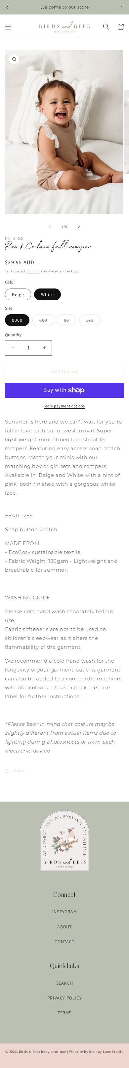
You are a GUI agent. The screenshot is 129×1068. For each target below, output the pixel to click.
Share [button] (19, 770)
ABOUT (64, 927)
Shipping (34, 271)
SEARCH (64, 983)
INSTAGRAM (64, 912)
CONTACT (64, 942)
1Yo (93, 321)
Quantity (13, 335)
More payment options (64, 405)
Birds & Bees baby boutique (42, 1051)
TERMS (64, 1013)
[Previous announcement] (7, 7)
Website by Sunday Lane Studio (96, 1051)
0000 (17, 320)
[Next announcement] (121, 7)
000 (46, 321)
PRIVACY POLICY (64, 998)
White (47, 294)
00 (70, 321)
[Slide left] (50, 226)
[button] (8, 26)
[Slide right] (79, 226)
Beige (18, 294)
